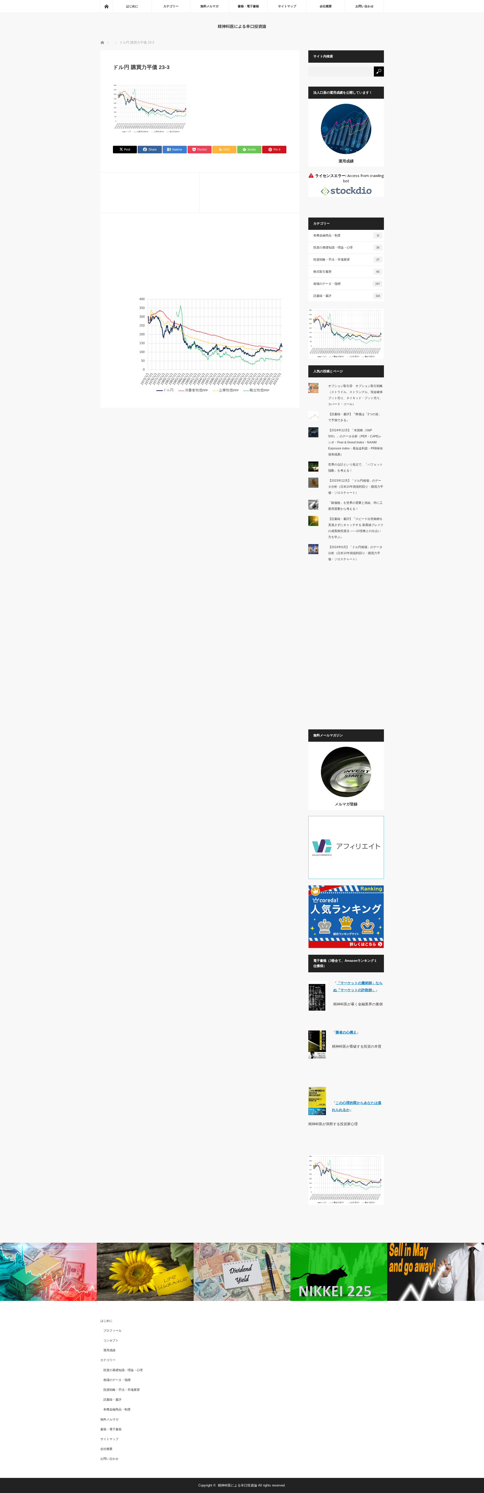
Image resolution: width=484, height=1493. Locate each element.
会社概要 (326, 6)
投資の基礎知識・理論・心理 (346, 247)
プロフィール (112, 1330)
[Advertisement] (200, 261)
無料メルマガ (209, 6)
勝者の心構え (346, 1032)
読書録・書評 (346, 296)
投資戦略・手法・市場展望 (346, 259)
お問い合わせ (364, 6)
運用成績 (346, 161)
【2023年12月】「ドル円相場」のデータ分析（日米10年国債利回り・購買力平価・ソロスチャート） (355, 486)
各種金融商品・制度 (346, 235)
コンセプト (110, 1340)
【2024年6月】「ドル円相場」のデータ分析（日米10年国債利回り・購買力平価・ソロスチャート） (355, 553)
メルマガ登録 (346, 804)
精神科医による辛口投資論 (242, 26)
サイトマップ (287, 6)
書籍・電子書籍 (248, 6)
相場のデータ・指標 (346, 284)
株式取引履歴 (346, 271)
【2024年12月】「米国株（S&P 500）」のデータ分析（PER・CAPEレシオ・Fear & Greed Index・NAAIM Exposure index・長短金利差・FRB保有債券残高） (355, 442)
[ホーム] (106, 6)
